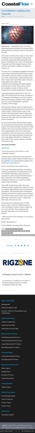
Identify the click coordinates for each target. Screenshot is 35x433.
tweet (25, 166)
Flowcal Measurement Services (11, 341)
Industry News (6, 387)
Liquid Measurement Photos (10, 356)
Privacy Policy (6, 402)
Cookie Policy (5, 406)
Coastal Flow (18, 229)
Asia (7, 229)
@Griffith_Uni (8, 161)
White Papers (5, 368)
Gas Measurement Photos (9, 359)
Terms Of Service (7, 399)
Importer (4, 233)
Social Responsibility (8, 396)
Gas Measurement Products (10, 347)
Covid (27, 231)
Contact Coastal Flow (8, 322)
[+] (17, 263)
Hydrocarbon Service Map (9, 328)
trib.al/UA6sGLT (15, 163)
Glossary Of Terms (7, 375)
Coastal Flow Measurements (9, 231)
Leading (10, 233)
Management (5, 304)
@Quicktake (5, 148)
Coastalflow (22, 231)
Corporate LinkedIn (7, 415)
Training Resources (7, 378)
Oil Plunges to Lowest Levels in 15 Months (16, 274)
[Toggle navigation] (31, 3)
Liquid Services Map (8, 325)
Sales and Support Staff (9, 308)
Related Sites (5, 372)
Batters (12, 229)
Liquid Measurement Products (11, 344)
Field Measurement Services (10, 337)
